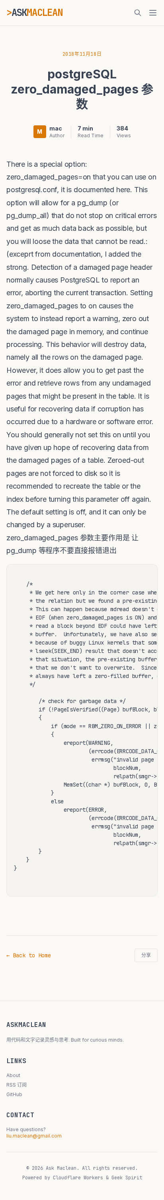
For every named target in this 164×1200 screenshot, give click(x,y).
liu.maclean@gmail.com (34, 1136)
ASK (37, 12)
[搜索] (138, 13)
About (13, 1075)
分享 (146, 955)
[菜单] (153, 13)
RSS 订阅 (16, 1085)
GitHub (14, 1094)
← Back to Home (28, 955)
